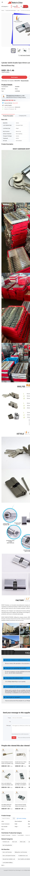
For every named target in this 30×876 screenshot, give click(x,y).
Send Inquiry (14, 77)
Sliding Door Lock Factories (21, 852)
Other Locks (22, 841)
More (2, 865)
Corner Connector (5, 824)
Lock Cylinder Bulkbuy (8, 862)
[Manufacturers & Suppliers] (15, 2)
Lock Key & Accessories (25, 10)
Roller (16, 824)
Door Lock (14, 841)
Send (14, 737)
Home (2, 10)
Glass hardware (18, 821)
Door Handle (4, 826)
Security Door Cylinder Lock (9, 859)
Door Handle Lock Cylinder (24, 859)
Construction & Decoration (10, 10)
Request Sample (25, 80)
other (2, 821)
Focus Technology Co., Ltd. (18, 870)
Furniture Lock (6, 841)
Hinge (16, 826)
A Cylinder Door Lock (23, 855)
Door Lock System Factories (9, 855)
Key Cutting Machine (7, 845)
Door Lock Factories (7, 852)
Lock (18, 10)
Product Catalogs (22, 818)
